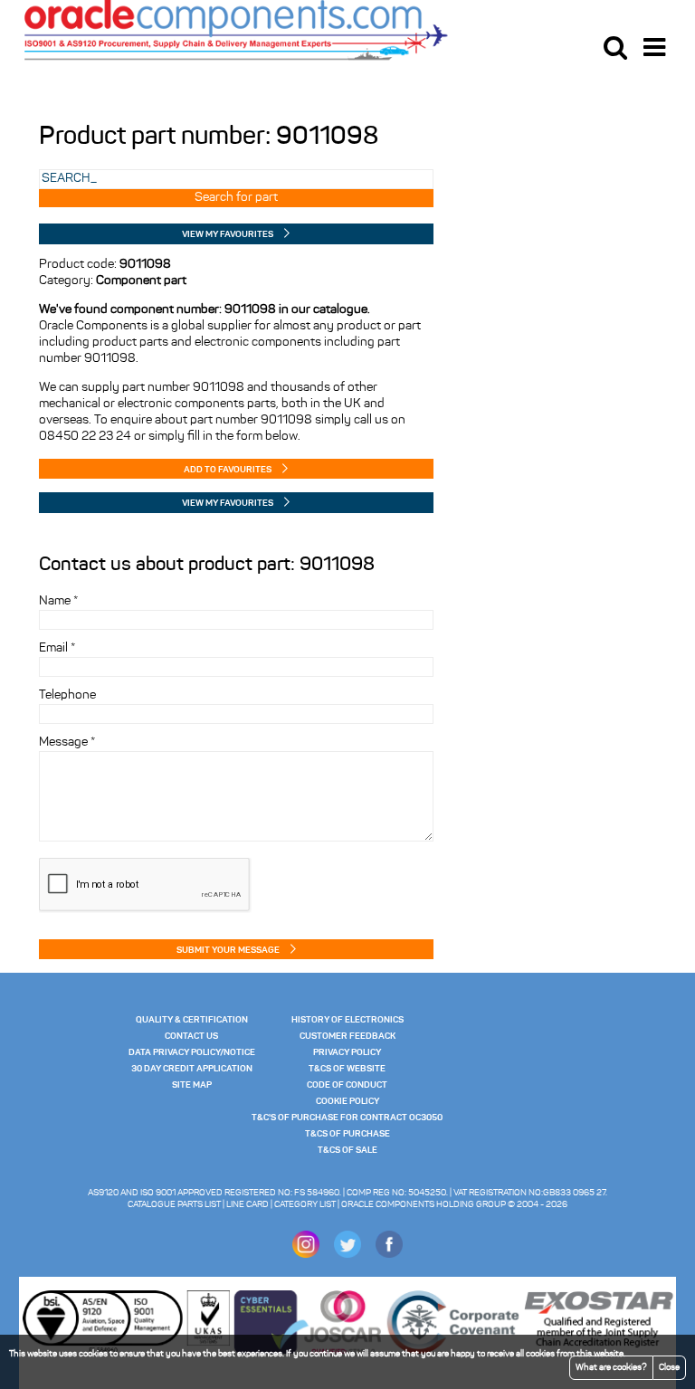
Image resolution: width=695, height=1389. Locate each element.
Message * (67, 742)
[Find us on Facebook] (389, 1255)
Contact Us (191, 1036)
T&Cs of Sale (347, 1150)
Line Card (247, 1205)
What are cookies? (611, 1368)
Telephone (67, 695)
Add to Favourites (227, 469)
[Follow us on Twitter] (347, 1255)
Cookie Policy (347, 1101)
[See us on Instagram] (305, 1255)
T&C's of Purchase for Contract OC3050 (347, 1117)
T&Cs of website (347, 1068)
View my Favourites (227, 234)
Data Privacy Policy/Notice (192, 1052)
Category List (305, 1205)
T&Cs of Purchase (347, 1133)
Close (669, 1368)
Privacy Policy (347, 1052)
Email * (57, 648)
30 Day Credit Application (191, 1068)
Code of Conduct (347, 1084)
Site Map (192, 1084)
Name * (58, 601)
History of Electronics (347, 1019)
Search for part (236, 198)
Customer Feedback (347, 1036)
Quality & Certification (192, 1019)
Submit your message (228, 950)
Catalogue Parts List (174, 1205)
